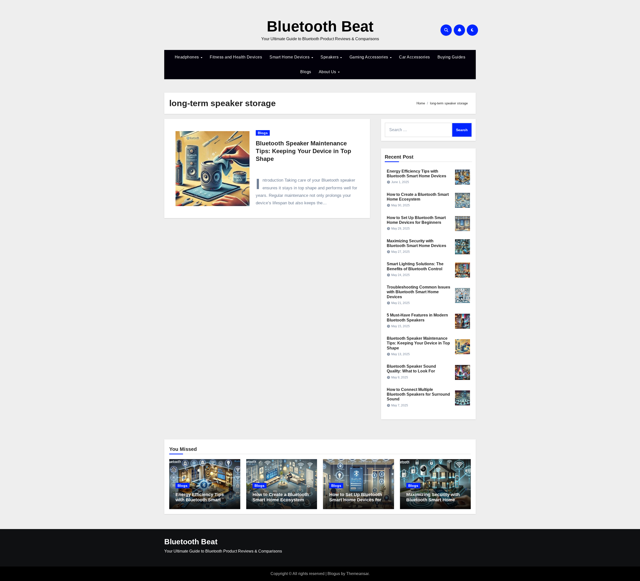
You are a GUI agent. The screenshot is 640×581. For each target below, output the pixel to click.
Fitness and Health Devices (236, 57)
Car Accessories (414, 57)
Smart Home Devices (290, 57)
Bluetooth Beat (320, 26)
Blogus (334, 574)
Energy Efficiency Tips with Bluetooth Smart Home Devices (200, 500)
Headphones (187, 57)
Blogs (305, 72)
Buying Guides (452, 57)
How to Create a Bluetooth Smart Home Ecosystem (280, 497)
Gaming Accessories (370, 57)
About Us (328, 72)
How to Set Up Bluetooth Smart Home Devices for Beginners (355, 500)
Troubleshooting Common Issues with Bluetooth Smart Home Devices (418, 292)
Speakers (330, 57)
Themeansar (357, 574)
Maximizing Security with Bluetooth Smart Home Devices (433, 500)
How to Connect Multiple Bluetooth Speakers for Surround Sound (418, 394)
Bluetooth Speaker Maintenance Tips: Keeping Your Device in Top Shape (303, 151)
